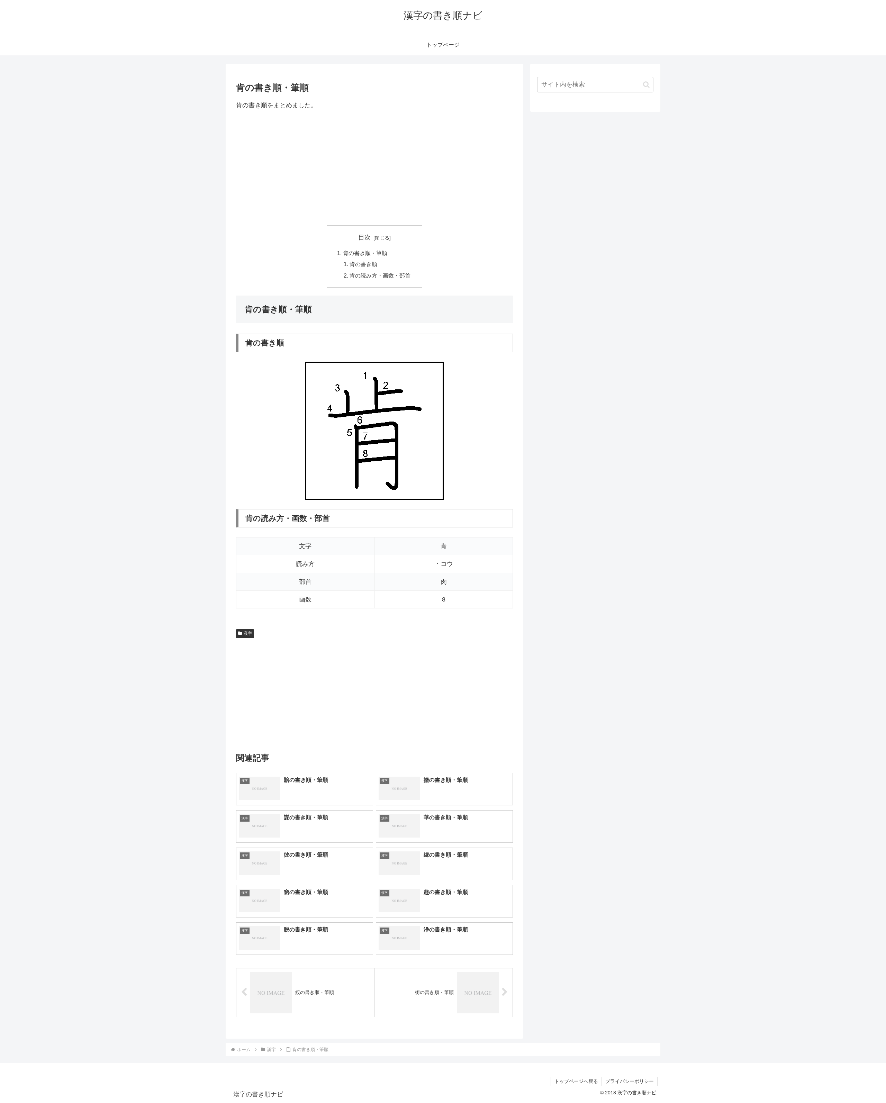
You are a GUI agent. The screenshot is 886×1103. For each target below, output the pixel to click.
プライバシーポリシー (629, 1081)
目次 (364, 237)
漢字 (248, 633)
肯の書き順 (363, 264)
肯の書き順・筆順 (365, 253)
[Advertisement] (374, 167)
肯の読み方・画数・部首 (380, 275)
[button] (646, 85)
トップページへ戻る (576, 1081)
